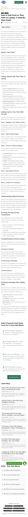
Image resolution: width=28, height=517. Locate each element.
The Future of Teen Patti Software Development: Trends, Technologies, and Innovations (14, 427)
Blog (6, 7)
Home (2, 7)
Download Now (19, 2)
